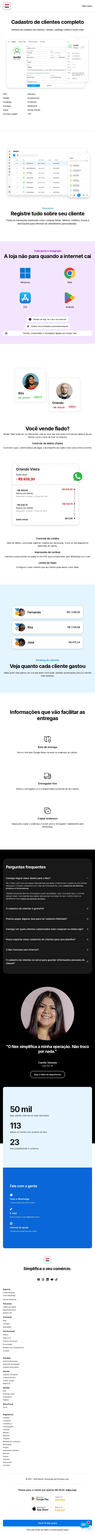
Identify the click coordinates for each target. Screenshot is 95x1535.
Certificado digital (9, 1307)
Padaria (5, 1456)
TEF (29, 114)
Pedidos (6, 1400)
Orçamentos (33, 98)
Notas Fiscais (34, 110)
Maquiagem (7, 1444)
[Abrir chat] (86, 1526)
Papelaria (6, 1459)
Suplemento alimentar (11, 1450)
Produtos (32, 102)
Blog (4, 1320)
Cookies (6, 1351)
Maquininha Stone (9, 1310)
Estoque (7, 106)
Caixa (5, 110)
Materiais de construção (11, 1441)
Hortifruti (6, 1430)
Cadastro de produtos (11, 1367)
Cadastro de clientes (10, 1375)
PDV (5, 94)
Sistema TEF (7, 1313)
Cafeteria (6, 1418)
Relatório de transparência (13, 1348)
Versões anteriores (9, 1299)
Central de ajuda (9, 1292)
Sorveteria (6, 1465)
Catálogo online (8, 1394)
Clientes (31, 94)
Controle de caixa (9, 1377)
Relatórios (32, 106)
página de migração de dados (33, 899)
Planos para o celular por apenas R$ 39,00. (47, 1490)
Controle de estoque (10, 1361)
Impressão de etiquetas (11, 1364)
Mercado (6, 1453)
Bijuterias (6, 1435)
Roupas (6, 1447)
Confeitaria (7, 1421)
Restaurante (7, 1462)
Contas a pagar (10, 114)
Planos (5, 1335)
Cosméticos (7, 1424)
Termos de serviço (10, 1341)
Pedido (6, 98)
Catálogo (7, 102)
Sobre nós (7, 1338)
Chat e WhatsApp (9, 1295)
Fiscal (5, 1407)
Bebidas (6, 1433)
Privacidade (7, 1344)
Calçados (6, 1438)
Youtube (6, 1324)
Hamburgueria (8, 1427)
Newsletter (7, 1327)
